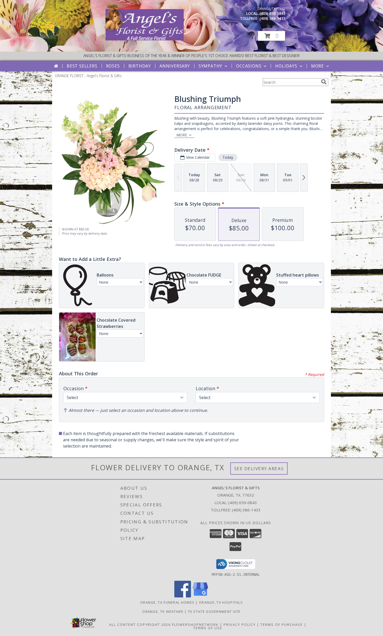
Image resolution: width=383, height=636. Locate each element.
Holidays (286, 66)
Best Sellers (82, 66)
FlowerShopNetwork (195, 624)
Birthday (139, 66)
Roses (113, 66)
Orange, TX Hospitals (221, 602)
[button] (271, 36)
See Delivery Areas (259, 469)
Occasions (248, 66)
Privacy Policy (240, 624)
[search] (324, 82)
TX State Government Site (214, 611)
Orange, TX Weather (162, 611)
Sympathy (210, 66)
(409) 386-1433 (272, 18)
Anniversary (174, 66)
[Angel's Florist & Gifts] (145, 38)
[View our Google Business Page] (200, 596)
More (317, 66)
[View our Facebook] (182, 596)
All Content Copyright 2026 (140, 624)
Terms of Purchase (282, 624)
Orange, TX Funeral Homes (167, 602)
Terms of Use (207, 628)
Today (228, 157)
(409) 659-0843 (272, 13)
